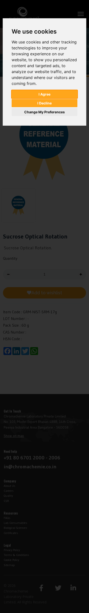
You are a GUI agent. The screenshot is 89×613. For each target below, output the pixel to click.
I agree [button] (44, 94)
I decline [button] (44, 103)
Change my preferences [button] (44, 112)
